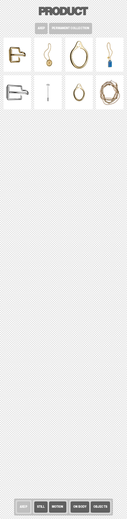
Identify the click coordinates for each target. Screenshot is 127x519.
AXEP (41, 28)
